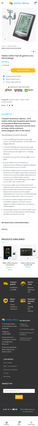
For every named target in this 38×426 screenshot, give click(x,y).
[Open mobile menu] (2, 3)
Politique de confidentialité (24, 325)
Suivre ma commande (10, 370)
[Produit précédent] (31, 51)
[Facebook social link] (7, 105)
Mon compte (8, 363)
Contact (6, 373)
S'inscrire (19, 397)
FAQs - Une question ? (10, 366)
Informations (25, 321)
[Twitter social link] (9, 105)
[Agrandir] (5, 39)
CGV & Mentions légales (27, 329)
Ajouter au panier (23, 70)
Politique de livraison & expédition (27, 333)
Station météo (12, 46)
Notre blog (7, 376)
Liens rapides (8, 359)
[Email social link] (12, 105)
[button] (10, 258)
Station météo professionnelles (11, 48)
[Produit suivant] (35, 51)
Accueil (4, 46)
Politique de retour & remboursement (26, 339)
